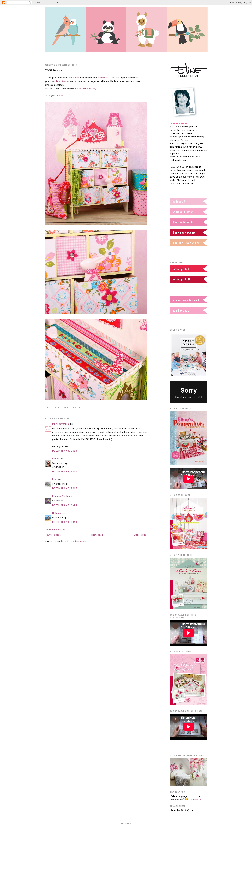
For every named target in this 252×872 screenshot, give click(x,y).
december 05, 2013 (64, 488)
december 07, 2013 (64, 505)
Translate (195, 799)
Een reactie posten (55, 529)
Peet (54, 479)
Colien (55, 458)
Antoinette (103, 77)
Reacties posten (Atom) (74, 541)
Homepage (97, 534)
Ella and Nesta (60, 496)
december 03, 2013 (64, 450)
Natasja (56, 512)
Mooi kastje (54, 70)
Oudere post (140, 534)
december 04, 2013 (64, 471)
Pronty (76, 77)
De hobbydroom (60, 423)
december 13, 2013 (64, 522)
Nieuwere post (53, 534)
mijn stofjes (60, 81)
